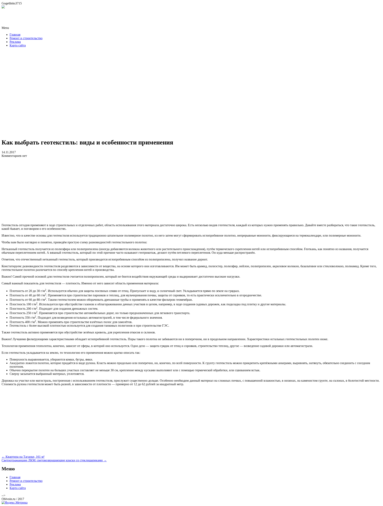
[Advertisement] (191, 94)
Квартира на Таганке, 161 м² (23, 456)
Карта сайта (18, 45)
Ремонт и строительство (26, 38)
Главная (15, 34)
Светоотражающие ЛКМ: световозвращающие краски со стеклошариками (54, 460)
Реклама (15, 41)
